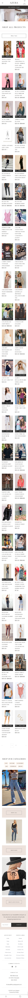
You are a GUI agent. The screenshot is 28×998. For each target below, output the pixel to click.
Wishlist (20, 943)
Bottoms (12, 763)
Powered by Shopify (14, 992)
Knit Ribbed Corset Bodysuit (19, 702)
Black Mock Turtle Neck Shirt (6, 175)
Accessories (20, 763)
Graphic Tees (8, 955)
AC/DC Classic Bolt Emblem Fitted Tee (19, 93)
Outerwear (8, 952)
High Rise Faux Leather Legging (7, 644)
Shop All (20, 941)
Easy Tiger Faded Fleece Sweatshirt (19, 494)
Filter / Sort (14, 35)
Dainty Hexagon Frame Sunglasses (20, 380)
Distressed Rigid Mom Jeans (6, 436)
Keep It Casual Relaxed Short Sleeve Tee (7, 702)
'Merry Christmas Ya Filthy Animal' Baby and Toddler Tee (20, 63)
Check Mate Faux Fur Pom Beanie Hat (20, 263)
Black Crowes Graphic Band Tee (20, 147)
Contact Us (20, 949)
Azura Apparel (16, 990)
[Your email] (6, 925)
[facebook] (12, 966)
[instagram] (15, 966)
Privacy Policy (20, 955)
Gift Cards (20, 946)
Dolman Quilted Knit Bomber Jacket (7, 464)
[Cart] (24, 4)
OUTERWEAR (13, 766)
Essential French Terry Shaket (20, 524)
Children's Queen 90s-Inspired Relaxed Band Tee (20, 293)
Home (20, 938)
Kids (7, 766)
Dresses (20, 766)
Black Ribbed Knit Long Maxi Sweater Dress (20, 175)
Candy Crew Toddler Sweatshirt (6, 263)
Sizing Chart (20, 952)
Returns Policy (20, 958)
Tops (6, 763)
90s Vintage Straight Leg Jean (6, 93)
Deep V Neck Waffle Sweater (6, 408)
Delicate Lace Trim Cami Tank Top (20, 408)
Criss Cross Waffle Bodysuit (19, 350)
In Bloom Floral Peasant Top (6, 674)
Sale (8, 943)
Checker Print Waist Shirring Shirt (7, 291)
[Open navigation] (3, 3)
